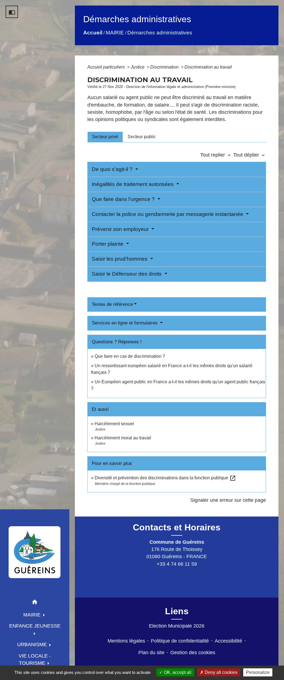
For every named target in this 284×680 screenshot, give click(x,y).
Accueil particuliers (106, 67)
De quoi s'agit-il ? (113, 169)
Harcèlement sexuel (114, 423)
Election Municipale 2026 (176, 626)
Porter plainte (108, 244)
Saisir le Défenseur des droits (127, 274)
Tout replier (216, 155)
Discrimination (165, 67)
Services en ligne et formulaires (125, 323)
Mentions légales (126, 641)
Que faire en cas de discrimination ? (130, 356)
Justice (138, 67)
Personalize (258, 672)
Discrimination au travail (208, 67)
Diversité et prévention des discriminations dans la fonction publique (165, 477)
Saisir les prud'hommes (120, 259)
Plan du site (151, 652)
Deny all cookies (220, 672)
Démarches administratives (159, 33)
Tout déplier (249, 155)
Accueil (92, 33)
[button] (34, 603)
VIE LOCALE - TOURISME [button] (35, 659)
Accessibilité (228, 641)
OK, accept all (177, 672)
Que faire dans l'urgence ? (124, 199)
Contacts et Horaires (176, 527)
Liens (177, 611)
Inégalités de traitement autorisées (133, 184)
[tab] (105, 137)
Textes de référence (112, 304)
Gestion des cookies (192, 652)
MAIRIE (115, 33)
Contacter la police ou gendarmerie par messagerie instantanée (168, 214)
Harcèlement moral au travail (123, 437)
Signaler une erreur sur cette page (228, 500)
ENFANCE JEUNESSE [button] (34, 626)
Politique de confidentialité (180, 641)
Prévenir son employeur (121, 229)
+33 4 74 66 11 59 (177, 564)
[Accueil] (34, 552)
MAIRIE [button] (32, 615)
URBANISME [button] (32, 644)
